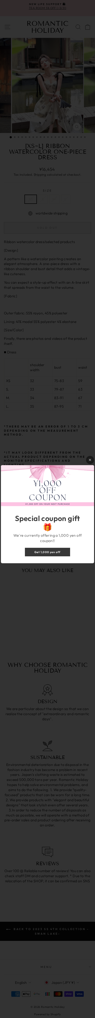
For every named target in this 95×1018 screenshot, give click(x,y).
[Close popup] (90, 460)
